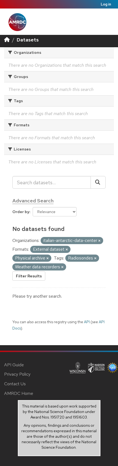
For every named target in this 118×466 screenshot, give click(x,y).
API (87, 321)
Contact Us (15, 384)
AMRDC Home (18, 393)
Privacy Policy (17, 374)
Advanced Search (33, 200)
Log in (106, 4)
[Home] (7, 40)
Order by (20, 211)
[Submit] (98, 182)
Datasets (28, 40)
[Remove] (99, 241)
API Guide (14, 365)
